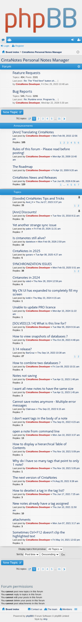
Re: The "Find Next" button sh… (40, 81)
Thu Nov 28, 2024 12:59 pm (47, 281)
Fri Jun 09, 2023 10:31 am (66, 366)
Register (19, 46)
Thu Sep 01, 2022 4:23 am (66, 422)
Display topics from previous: (33, 549)
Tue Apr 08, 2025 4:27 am (49, 254)
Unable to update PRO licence (34, 307)
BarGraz (30, 352)
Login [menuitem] (73, 40)
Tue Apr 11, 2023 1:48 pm (66, 379)
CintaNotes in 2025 (26, 251)
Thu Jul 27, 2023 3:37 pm (49, 202)
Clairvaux (31, 409)
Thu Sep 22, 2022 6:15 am (51, 409)
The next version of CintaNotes (35, 478)
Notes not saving (25, 376)
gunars (29, 254)
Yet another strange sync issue (34, 225)
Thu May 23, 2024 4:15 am (46, 298)
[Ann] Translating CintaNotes (33, 132)
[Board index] (41, 18)
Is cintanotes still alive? (29, 238)
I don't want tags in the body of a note (40, 418)
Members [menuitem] (67, 609)
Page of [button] (29, 119)
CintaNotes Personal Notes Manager (35, 60)
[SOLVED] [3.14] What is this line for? (39, 323)
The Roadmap (23, 167)
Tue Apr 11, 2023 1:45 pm (66, 392)
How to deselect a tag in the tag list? (38, 490)
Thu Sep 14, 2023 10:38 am (51, 352)
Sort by (20, 554)
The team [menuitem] (52, 609)
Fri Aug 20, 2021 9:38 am (65, 481)
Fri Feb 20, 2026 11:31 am (47, 228)
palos (28, 228)
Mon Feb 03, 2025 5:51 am (66, 267)
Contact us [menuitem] (36, 609)
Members (10, 40)
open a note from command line (36, 431)
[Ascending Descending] (50, 554)
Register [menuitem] (79, 40)
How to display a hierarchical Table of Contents (39, 446)
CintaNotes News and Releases (35, 178)
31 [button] (59, 118)
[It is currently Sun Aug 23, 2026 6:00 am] (78, 52)
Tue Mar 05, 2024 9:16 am (66, 327)
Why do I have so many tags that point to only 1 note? (46, 463)
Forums (4, 40)
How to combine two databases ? (36, 363)
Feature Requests (26, 73)
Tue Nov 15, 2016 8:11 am (66, 215)
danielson (31, 241)
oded (28, 281)
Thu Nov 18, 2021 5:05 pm (66, 468)
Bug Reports (22, 92)
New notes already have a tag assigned (41, 503)
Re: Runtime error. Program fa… (40, 99)
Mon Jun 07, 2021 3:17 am (66, 523)
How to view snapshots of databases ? (40, 336)
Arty (45, 619)
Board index (12, 609)
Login (6, 46)
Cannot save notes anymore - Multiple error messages (44, 403)
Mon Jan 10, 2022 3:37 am (66, 435)
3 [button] (43, 118)
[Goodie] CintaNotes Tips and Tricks (38, 198)
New (10, 112)
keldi (28, 298)
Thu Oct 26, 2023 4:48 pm (66, 340)
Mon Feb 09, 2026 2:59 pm (51, 241)
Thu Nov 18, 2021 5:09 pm (66, 451)
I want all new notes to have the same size (43, 389)
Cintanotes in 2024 (26, 278)
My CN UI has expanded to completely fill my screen (45, 292)
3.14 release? (22, 349)
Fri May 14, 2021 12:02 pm (66, 540)
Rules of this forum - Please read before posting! (41, 151)
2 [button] (38, 118)
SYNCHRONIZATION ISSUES (32, 264)
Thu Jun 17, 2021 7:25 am (66, 494)
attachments (21, 520)
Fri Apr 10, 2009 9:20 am (65, 170)
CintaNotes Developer (28, 84)
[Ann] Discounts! (25, 212)
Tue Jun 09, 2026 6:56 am (66, 181)
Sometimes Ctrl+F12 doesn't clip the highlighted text (39, 534)
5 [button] (51, 118)
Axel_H (29, 202)
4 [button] (47, 118)
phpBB (29, 616)
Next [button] (64, 119)
